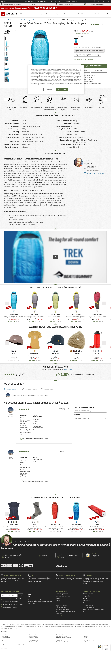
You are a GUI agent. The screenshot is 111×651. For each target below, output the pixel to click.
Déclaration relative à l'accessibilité (93, 609)
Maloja (85, 637)
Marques (84, 14)
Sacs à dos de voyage (61, 636)
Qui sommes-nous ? (88, 594)
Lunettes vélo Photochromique (64, 642)
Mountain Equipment (89, 640)
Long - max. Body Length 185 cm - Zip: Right (87, 55)
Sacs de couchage (26, 20)
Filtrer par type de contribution (84, 407)
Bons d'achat (86, 600)
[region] (56, 79)
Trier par (77, 415)
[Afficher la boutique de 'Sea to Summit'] (7, 31)
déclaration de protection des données (46, 85)
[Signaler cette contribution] (68, 409)
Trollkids (86, 642)
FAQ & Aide (59, 598)
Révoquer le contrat (61, 616)
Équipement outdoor (13, 20)
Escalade (51, 14)
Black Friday (5, 636)
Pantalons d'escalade (7, 642)
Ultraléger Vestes (33, 640)
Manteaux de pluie (33, 636)
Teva (85, 635)
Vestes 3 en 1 (32, 635)
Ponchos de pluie (33, 637)
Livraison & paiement (62, 594)
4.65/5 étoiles (95, 4)
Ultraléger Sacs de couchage (63, 637)
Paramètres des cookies (62, 609)
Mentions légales (88, 605)
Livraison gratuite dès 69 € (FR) (12, 4)
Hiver (66, 14)
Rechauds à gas (6, 637)
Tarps (3, 640)
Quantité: (76, 62)
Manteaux (31, 639)
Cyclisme (59, 14)
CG (56, 607)
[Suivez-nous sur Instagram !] (31, 596)
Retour (57, 603)
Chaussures (33, 14)
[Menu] (109, 645)
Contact (58, 600)
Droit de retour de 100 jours (66, 4)
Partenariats (86, 603)
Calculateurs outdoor (7, 635)
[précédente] (7, 303)
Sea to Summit (8, 25)
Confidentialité (62, 607)
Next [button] (105, 99)
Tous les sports (75, 14)
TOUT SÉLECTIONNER (62, 89)
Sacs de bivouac (60, 640)
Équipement (43, 14)
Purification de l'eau (7, 639)
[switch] (106, 649)
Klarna (33, 4)
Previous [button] (6, 99)
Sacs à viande (59, 635)
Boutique (3, 1)
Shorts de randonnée (34, 642)
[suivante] (104, 303)
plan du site (32, 645)
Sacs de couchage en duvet (40, 20)
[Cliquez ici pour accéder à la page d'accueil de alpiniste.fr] (9, 14)
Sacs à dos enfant (60, 639)
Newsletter (86, 598)
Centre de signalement (89, 607)
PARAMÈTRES (49, 89)
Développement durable (90, 612)
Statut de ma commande (63, 596)
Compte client (87, 596)
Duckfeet (86, 636)
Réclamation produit (61, 605)
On (84, 639)
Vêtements (23, 14)
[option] (40, 55)
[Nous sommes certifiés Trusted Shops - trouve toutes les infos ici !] (88, 555)
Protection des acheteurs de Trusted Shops (88, 84)
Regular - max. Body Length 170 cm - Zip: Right (88, 51)
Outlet (91, 14)
